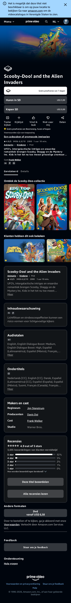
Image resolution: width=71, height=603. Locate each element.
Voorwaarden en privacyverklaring (23, 583)
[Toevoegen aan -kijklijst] (19, 118)
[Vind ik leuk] (33, 118)
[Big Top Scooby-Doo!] (19, 207)
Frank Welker (15, 160)
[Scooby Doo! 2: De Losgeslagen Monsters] (51, 207)
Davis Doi (32, 414)
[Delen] (62, 118)
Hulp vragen (11, 563)
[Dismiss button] (65, 4)
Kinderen (21, 145)
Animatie (8, 145)
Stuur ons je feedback (53, 583)
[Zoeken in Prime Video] (46, 21)
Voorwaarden (11, 524)
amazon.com (35, 10)
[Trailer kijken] (7, 118)
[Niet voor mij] (48, 118)
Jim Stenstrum (35, 408)
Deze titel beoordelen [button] (35, 481)
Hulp (35, 587)
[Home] (32, 21)
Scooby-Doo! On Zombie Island (24, 250)
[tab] (11, 171)
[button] (27, 472)
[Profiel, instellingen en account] (66, 21)
